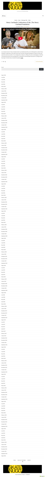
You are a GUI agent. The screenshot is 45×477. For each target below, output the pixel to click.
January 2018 (3, 308)
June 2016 (3, 351)
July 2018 (3, 294)
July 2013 (3, 430)
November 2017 (4, 313)
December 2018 (4, 283)
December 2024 (4, 120)
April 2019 (3, 274)
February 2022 (4, 197)
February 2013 (4, 442)
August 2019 (3, 265)
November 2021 (4, 204)
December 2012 (4, 446)
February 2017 (4, 333)
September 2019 (4, 263)
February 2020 (4, 251)
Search (2, 67)
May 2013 (3, 435)
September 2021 (4, 208)
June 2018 (3, 297)
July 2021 (3, 213)
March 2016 (3, 358)
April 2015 (3, 383)
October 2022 (3, 179)
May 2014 (3, 408)
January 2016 (3, 362)
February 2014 (4, 415)
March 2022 (3, 195)
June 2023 (3, 161)
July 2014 (3, 403)
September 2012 (4, 453)
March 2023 (3, 168)
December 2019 (4, 256)
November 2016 (4, 340)
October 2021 (3, 206)
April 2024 (3, 138)
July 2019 (3, 267)
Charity (15, 20)
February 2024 (4, 143)
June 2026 (3, 79)
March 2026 (3, 86)
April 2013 (3, 437)
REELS (15, 460)
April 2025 (3, 111)
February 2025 (4, 115)
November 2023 (4, 149)
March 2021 (3, 222)
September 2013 (4, 426)
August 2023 (3, 156)
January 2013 (3, 444)
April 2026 (3, 84)
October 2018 (3, 288)
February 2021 (4, 224)
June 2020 (3, 242)
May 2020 (3, 245)
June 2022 (3, 188)
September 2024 (4, 127)
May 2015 (3, 381)
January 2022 (3, 199)
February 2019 (4, 279)
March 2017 (3, 331)
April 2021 (3, 220)
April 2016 (3, 356)
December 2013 (4, 419)
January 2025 (3, 118)
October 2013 (3, 424)
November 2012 (4, 449)
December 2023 (4, 147)
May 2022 (3, 190)
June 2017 (3, 324)
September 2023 (4, 154)
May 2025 (3, 109)
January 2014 (3, 417)
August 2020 (3, 238)
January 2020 (3, 254)
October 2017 (3, 315)
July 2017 (3, 322)
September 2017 (4, 317)
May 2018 (3, 299)
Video (29, 20)
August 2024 (3, 129)
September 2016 (4, 344)
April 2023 (3, 165)
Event (19, 20)
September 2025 (4, 100)
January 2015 (3, 390)
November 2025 (4, 95)
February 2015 (4, 387)
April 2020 (3, 247)
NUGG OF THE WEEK (22, 460)
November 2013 (4, 421)
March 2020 (3, 249)
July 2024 (3, 131)
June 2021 (3, 215)
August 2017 (3, 319)
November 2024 (4, 122)
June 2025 (3, 106)
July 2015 (3, 376)
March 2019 (3, 276)
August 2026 (3, 75)
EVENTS (29, 460)
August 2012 (3, 455)
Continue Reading (39, 61)
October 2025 (3, 97)
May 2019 (3, 272)
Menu (4, 15)
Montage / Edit (24, 20)
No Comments (26, 26)
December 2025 (4, 93)
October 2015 (3, 369)
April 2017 (3, 328)
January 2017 (3, 335)
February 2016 (4, 360)
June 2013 (3, 433)
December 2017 (4, 310)
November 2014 (4, 394)
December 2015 (4, 365)
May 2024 (3, 136)
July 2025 (3, 104)
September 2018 (4, 290)
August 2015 (3, 374)
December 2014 (4, 392)
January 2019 (3, 281)
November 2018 (4, 285)
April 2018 (3, 301)
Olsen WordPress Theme (20, 474)
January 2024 (3, 145)
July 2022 (3, 186)
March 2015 (3, 385)
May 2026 (3, 81)
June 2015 (3, 378)
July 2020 (3, 240)
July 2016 (3, 349)
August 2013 (3, 428)
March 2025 (3, 113)
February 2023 (4, 170)
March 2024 (3, 140)
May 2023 (3, 163)
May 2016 (3, 353)
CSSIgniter (28, 474)
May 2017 (3, 326)
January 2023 (3, 172)
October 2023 (3, 152)
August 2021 (3, 211)
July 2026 (3, 77)
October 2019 (3, 260)
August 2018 (3, 292)
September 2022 (4, 181)
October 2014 (3, 396)
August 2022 (3, 183)
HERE (22, 57)
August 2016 (3, 347)
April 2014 (3, 410)
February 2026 (4, 88)
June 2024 (3, 134)
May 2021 (3, 217)
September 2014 (4, 399)
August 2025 (3, 102)
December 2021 (4, 202)
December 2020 (4, 229)
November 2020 (4, 231)
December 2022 (4, 174)
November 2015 (4, 367)
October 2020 (3, 233)
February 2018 (4, 306)
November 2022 (4, 177)
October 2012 (3, 451)
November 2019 (4, 258)
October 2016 (3, 342)
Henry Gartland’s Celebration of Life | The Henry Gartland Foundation (22, 23)
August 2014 (3, 401)
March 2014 (3, 412)
